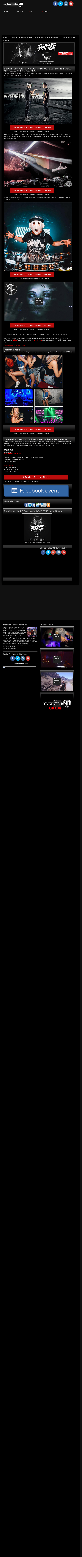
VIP (31, 11)
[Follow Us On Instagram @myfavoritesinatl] (22, 660)
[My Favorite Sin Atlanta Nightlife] (14, 9)
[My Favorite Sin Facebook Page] (12, 660)
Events (6, 11)
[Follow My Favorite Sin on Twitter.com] (17, 660)
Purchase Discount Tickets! (37, 477)
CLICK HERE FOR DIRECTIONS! (12, 454)
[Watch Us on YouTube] (28, 660)
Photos (20, 11)
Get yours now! (37, 340)
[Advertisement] (41, 20)
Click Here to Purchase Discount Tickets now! (33, 127)
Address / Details (20, 345)
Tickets (46, 11)
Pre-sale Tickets (8, 345)
